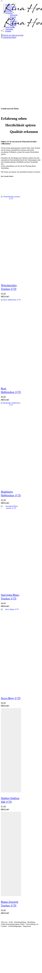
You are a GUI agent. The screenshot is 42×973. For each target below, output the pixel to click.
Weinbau (8, 11)
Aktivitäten (9, 29)
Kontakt (8, 31)
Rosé (11, 19)
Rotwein (13, 17)
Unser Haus (9, 9)
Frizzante (13, 25)
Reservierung (10, 27)
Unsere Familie (10, 7)
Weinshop (8, 13)
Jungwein (13, 21)
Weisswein (13, 15)
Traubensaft (14, 23)
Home (7, 5)
